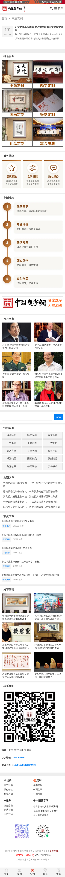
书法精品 (11, 458)
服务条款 (8, 789)
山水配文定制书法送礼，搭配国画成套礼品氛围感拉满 (31, 506)
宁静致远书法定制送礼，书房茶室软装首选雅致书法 (30, 501)
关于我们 (8, 785)
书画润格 (32, 466)
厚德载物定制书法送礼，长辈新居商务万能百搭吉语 (30, 491)
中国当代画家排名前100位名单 (17, 548)
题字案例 (37, 785)
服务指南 (8, 805)
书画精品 (37, 794)
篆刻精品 (52, 458)
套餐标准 (52, 466)
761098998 (18, 757)
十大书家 (11, 442)
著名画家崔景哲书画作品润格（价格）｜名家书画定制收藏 (30, 575)
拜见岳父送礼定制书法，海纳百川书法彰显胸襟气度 (30, 496)
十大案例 (52, 442)
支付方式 (8, 814)
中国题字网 (23, 851)
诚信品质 (11, 435)
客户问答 (32, 435)
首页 (4, 18)
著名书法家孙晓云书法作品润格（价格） (21, 561)
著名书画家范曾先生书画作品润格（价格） (23, 534)
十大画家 (32, 442)
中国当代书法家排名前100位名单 (18, 521)
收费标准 (52, 435)
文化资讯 (6, 526)
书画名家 (37, 789)
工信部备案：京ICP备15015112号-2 (32, 859)
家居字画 (11, 450)
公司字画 (52, 450)
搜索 (58, 417)
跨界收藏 (11, 466)
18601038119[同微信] (24, 765)
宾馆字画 (32, 450)
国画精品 (32, 458)
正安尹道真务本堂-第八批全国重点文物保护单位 (39, 28)
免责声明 (8, 794)
